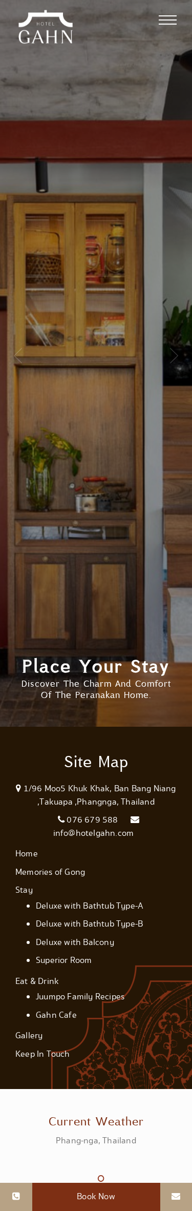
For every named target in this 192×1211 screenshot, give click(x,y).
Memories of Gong (50, 872)
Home (26, 854)
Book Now (96, 1197)
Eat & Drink (37, 981)
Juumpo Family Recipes (80, 997)
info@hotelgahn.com (93, 833)
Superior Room (64, 960)
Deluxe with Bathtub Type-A (89, 906)
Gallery (28, 1036)
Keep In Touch (42, 1054)
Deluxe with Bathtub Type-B (89, 924)
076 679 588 (92, 820)
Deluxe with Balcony (75, 942)
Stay (24, 890)
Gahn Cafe (56, 1015)
